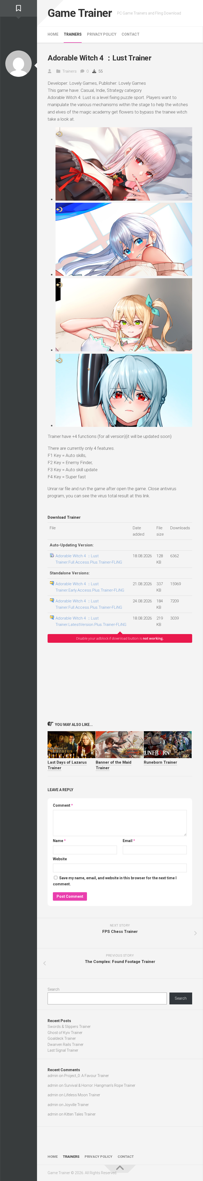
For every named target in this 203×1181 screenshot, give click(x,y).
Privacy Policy (101, 34)
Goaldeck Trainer (62, 1038)
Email (129, 841)
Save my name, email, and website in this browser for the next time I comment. (115, 881)
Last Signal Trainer (63, 1050)
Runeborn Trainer (160, 762)
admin (53, 1076)
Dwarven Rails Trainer (66, 1044)
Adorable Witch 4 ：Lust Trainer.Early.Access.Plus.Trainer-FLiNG (90, 587)
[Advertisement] (120, 682)
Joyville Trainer (76, 1105)
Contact (131, 34)
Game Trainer (80, 13)
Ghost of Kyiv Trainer (65, 1033)
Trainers (73, 34)
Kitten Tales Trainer (80, 1114)
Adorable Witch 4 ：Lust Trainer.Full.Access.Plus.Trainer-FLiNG (89, 559)
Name (59, 841)
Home (53, 34)
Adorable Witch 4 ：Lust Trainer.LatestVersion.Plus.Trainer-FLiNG (91, 621)
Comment (63, 805)
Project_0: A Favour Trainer (86, 1076)
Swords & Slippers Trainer (69, 1026)
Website (60, 859)
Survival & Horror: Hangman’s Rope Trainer (99, 1085)
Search (53, 989)
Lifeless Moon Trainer (82, 1095)
